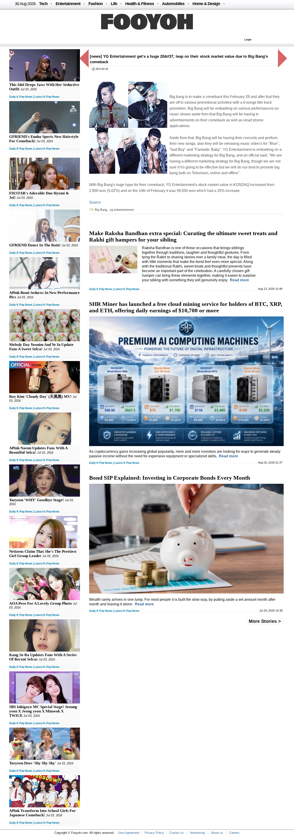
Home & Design (206, 3)
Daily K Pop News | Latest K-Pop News (34, 96)
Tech (43, 3)
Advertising (197, 832)
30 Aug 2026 (25, 3)
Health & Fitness (139, 3)
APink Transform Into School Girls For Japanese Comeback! (42, 813)
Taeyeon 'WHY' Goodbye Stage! (36, 500)
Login (248, 39)
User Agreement (128, 832)
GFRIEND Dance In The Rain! (35, 245)
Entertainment (68, 3)
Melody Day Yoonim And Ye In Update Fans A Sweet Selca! (41, 346)
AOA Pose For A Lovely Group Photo (40, 603)
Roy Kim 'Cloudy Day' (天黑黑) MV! (40, 396)
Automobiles (173, 3)
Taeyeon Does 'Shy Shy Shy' (32, 763)
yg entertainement (122, 209)
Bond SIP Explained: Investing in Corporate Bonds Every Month (169, 478)
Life (114, 3)
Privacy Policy (154, 832)
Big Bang (101, 209)
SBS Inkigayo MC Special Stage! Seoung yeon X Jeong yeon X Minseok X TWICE (43, 711)
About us (217, 832)
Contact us (176, 832)
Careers (234, 832)
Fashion (95, 3)
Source (95, 202)
